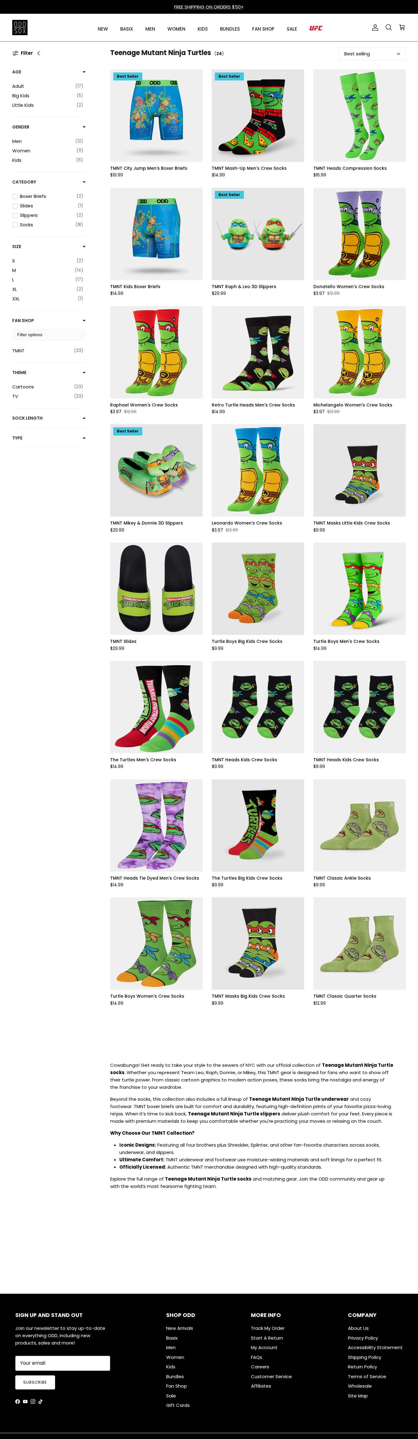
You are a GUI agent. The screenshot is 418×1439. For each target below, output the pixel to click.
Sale (171, 1396)
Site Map (358, 1396)
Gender (20, 127)
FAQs (256, 1357)
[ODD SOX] (20, 27)
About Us (358, 1328)
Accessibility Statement (375, 1347)
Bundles (175, 1376)
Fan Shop (23, 320)
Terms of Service (367, 1376)
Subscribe (35, 1382)
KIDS (203, 29)
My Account (264, 1347)
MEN (150, 29)
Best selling (357, 53)
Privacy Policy (363, 1338)
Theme (19, 372)
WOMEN (176, 29)
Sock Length (27, 418)
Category (24, 182)
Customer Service (271, 1376)
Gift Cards (178, 1405)
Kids (170, 1366)
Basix (171, 1338)
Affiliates (261, 1386)
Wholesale (360, 1386)
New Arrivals (179, 1328)
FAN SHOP (263, 29)
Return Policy (362, 1366)
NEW (103, 29)
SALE (292, 29)
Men (171, 1347)
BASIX (126, 29)
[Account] (374, 27)
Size (16, 246)
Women (175, 1357)
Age (16, 72)
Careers (260, 1366)
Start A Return (267, 1338)
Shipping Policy (364, 1357)
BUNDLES (230, 29)
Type (17, 438)
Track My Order (268, 1328)
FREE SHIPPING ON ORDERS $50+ (209, 7)
